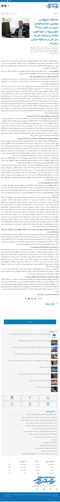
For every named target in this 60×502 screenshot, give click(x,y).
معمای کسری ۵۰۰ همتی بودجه (49, 442)
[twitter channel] (57, 489)
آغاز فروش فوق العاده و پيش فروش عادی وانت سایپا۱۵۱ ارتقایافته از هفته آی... (38, 420)
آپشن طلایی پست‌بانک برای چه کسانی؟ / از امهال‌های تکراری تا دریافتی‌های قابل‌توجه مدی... (29, 334)
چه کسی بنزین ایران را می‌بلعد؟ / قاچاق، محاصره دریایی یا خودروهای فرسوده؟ (32, 354)
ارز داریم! (54, 440)
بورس (37, 473)
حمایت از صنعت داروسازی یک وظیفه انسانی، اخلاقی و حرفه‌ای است (40, 426)
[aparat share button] (2, 1)
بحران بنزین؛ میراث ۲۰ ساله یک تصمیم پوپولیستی (44, 437)
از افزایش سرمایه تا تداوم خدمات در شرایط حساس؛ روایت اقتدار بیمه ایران (39, 417)
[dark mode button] (5, 6)
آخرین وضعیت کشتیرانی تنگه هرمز (48, 445)
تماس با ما (51, 473)
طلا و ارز (37, 464)
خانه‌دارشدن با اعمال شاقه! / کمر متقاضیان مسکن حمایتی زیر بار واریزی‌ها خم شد (31, 347)
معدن (9, 470)
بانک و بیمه (23, 470)
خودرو (37, 470)
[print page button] (2, 13)
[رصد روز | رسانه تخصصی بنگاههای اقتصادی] (52, 5)
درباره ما (52, 467)
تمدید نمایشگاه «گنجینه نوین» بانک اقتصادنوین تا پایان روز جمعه (41, 423)
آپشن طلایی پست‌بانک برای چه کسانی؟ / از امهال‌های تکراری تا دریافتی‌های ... (38, 454)
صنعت (24, 473)
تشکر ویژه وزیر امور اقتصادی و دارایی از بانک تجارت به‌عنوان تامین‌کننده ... (39, 431)
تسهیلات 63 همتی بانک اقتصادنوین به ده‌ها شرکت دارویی (42, 434)
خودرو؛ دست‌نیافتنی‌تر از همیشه (48, 451)
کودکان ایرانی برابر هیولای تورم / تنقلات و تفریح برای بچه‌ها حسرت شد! (34, 374)
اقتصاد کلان (23, 464)
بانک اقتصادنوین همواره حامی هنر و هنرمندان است (44, 428)
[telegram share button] (8, 1)
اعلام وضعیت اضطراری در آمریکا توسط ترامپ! (45, 448)
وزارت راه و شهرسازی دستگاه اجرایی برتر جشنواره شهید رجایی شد (41, 414)
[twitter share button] (10, 1)
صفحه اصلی (56, 13)
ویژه (10, 473)
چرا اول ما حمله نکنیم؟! (45, 367)
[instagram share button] (5, 1)
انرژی (9, 464)
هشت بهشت (7, 496)
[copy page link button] (5, 13)
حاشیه (9, 467)
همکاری (52, 470)
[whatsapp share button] (26, 299)
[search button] (2, 6)
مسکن (37, 467)
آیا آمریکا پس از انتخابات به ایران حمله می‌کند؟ (39, 380)
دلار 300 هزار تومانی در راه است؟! (42, 387)
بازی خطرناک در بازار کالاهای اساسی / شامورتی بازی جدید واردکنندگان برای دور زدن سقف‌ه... (29, 360)
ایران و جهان (23, 467)
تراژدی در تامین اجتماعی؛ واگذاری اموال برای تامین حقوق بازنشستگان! (34, 341)
